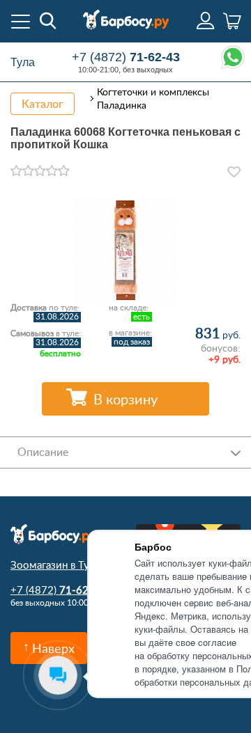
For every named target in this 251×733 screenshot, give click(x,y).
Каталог (42, 103)
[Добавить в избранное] (234, 172)
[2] (28, 171)
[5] (64, 171)
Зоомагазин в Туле (55, 565)
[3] (40, 171)
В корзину (125, 399)
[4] (52, 171)
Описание (42, 451)
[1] (16, 171)
